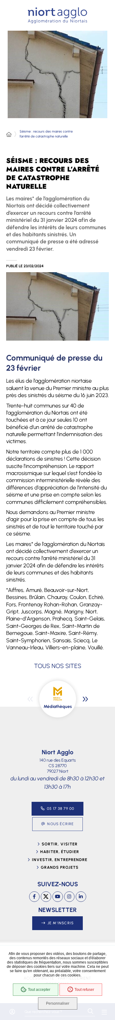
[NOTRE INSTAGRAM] (69, 896)
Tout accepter (39, 989)
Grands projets (60, 867)
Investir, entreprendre (59, 859)
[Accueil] (9, 134)
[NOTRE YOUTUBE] (57, 896)
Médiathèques (58, 706)
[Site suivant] (85, 699)
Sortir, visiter (60, 844)
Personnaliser (57, 1003)
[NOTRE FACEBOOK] (34, 896)
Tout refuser (84, 989)
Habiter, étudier (59, 851)
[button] (57, 306)
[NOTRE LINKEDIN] (81, 896)
